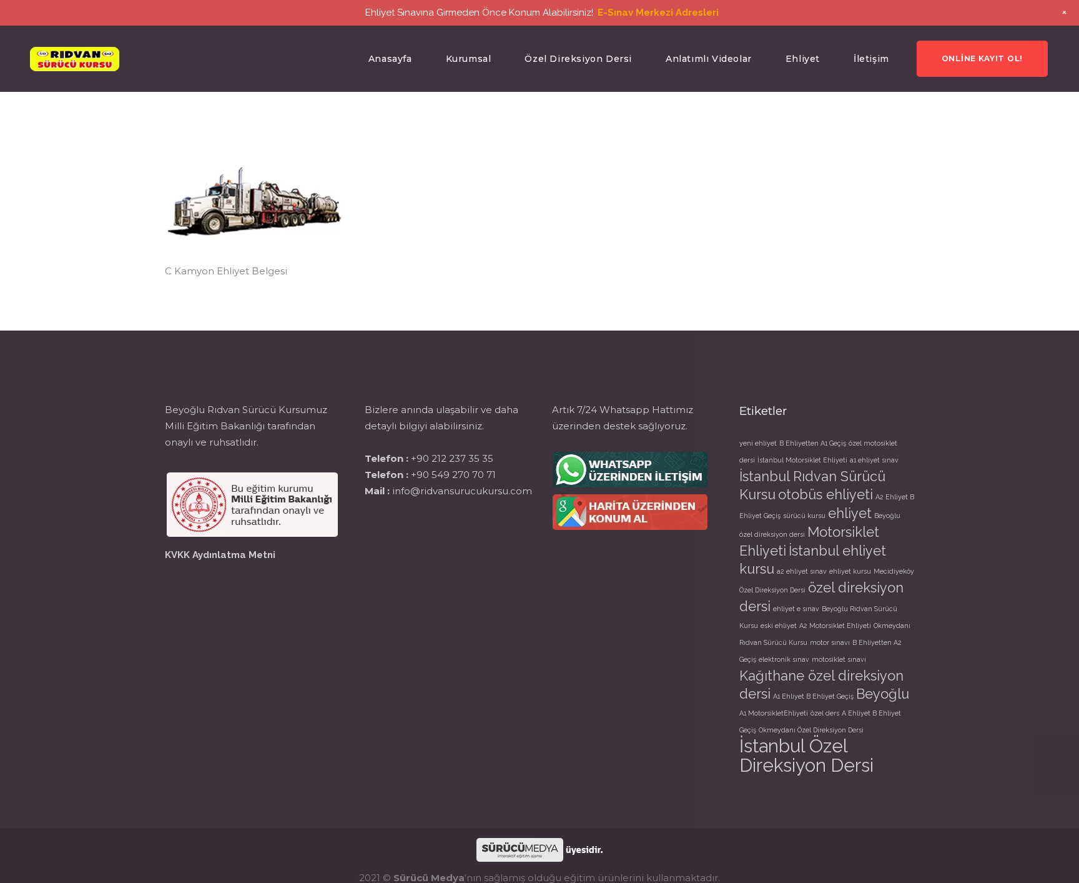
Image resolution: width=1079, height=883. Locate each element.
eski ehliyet (779, 625)
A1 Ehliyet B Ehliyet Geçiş (813, 696)
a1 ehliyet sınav (874, 460)
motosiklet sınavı (839, 659)
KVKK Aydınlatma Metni (220, 555)
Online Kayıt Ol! (982, 58)
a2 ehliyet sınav (802, 571)
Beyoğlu (882, 694)
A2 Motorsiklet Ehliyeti (835, 625)
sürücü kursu (804, 515)
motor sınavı (830, 642)
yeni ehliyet (758, 443)
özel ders (824, 713)
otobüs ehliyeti (825, 494)
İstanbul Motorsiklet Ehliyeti (802, 460)
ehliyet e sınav (796, 608)
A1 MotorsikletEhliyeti (773, 713)
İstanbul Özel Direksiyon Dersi (806, 755)
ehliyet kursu (850, 571)
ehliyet (850, 513)
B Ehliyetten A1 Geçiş (812, 443)
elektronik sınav (784, 659)
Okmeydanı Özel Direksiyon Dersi (811, 730)
